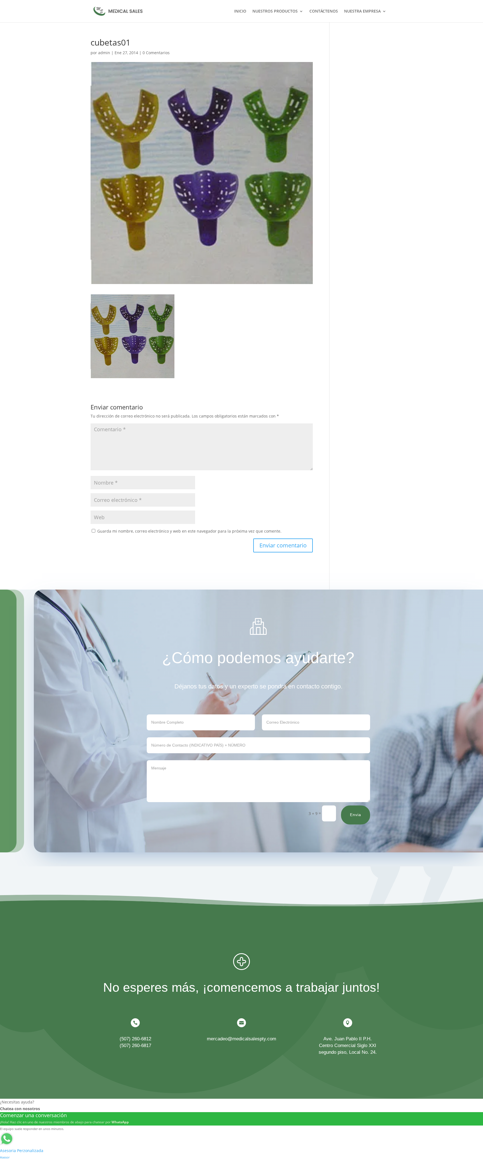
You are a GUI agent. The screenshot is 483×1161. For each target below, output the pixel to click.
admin (104, 52)
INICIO (240, 11)
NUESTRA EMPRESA (362, 11)
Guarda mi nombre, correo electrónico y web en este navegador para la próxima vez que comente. (189, 531)
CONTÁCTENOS (323, 11)
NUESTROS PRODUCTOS (275, 11)
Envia (355, 814)
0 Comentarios (156, 52)
